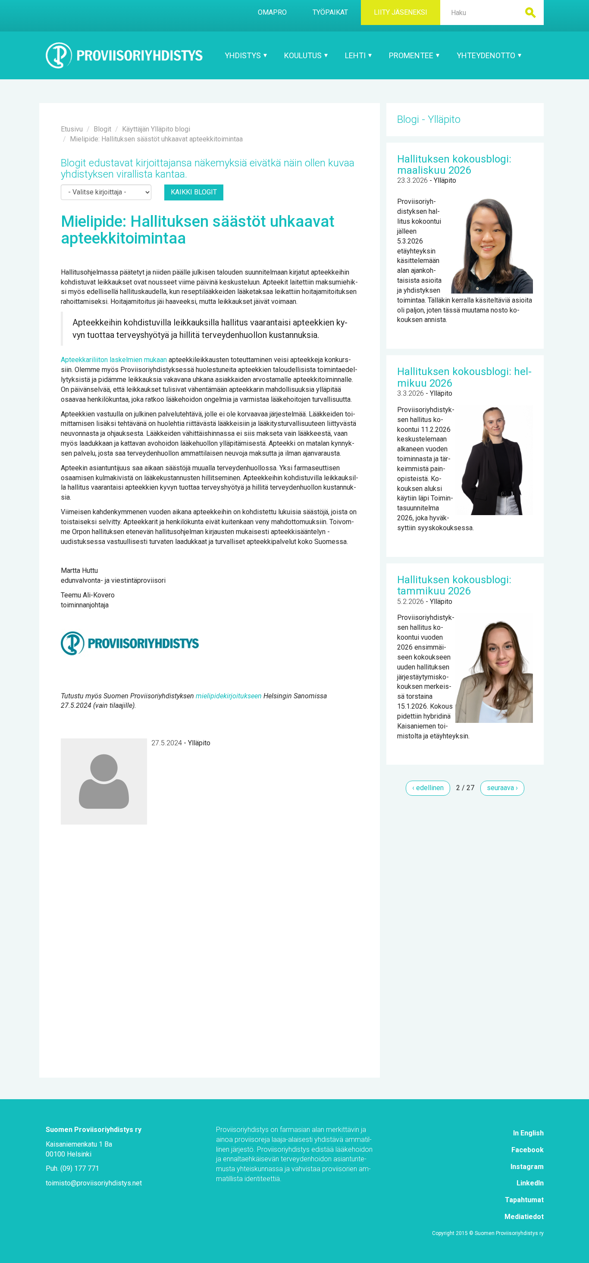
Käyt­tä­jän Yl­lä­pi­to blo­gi (156, 129)
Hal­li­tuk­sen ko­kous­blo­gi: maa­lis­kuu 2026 (454, 164)
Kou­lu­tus (303, 55)
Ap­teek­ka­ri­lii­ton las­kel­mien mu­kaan (114, 360)
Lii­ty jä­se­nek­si (400, 12)
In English (528, 1133)
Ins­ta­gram (527, 1167)
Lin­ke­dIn (530, 1183)
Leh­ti (356, 55)
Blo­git (102, 129)
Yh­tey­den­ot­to (487, 55)
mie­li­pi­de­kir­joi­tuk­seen (229, 696)
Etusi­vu (72, 129)
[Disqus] (209, 932)
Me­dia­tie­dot (524, 1217)
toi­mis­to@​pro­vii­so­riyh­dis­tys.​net (94, 1183)
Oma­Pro (272, 12)
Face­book (527, 1150)
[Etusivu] (124, 55)
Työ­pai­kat (330, 12)
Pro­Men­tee (412, 55)
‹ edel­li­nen (428, 788)
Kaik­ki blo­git (194, 192)
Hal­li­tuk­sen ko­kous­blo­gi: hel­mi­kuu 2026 (464, 377)
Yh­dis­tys (244, 55)
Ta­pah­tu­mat (524, 1200)
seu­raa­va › (502, 788)
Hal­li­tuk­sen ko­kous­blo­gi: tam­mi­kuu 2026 (454, 585)
